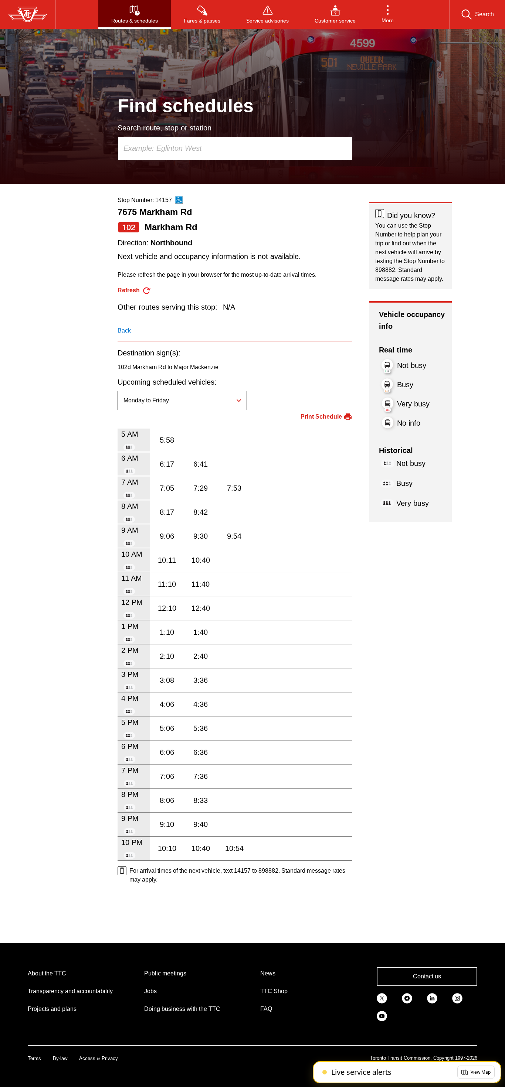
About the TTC (47, 973)
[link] (382, 998)
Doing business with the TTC (182, 1009)
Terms (34, 1058)
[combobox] (235, 148)
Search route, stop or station (164, 128)
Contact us (427, 976)
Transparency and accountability (70, 991)
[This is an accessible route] (179, 200)
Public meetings (165, 973)
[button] (388, 14)
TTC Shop (274, 991)
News (267, 973)
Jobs (150, 991)
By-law (60, 1058)
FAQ (266, 1009)
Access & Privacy (98, 1058)
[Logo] (28, 14)
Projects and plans (52, 1009)
